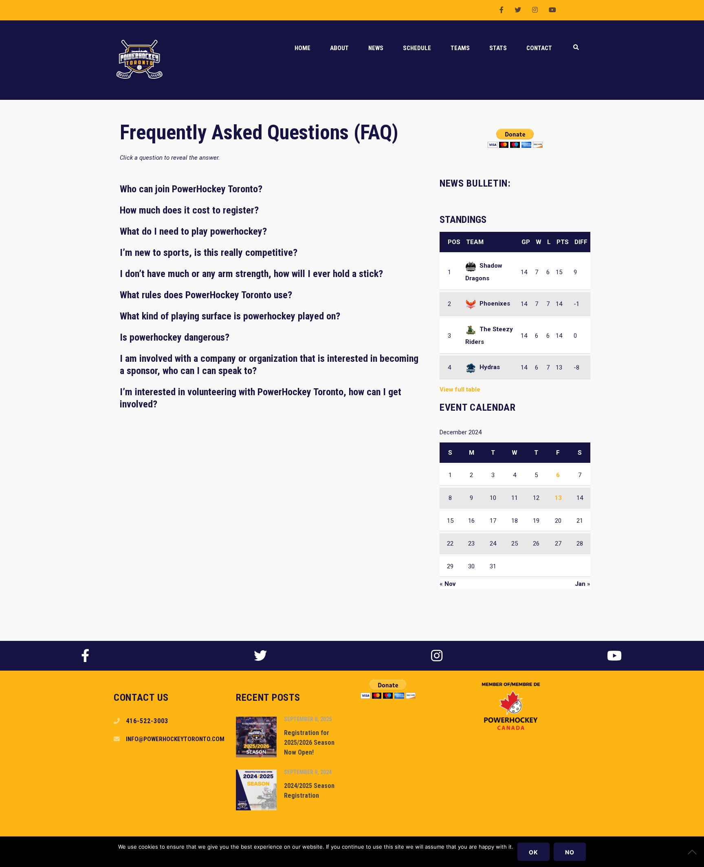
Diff (580, 242)
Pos (454, 242)
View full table (460, 389)
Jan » (582, 584)
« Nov (447, 584)
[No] (694, 852)
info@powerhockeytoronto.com (175, 739)
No (569, 852)
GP (525, 242)
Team (475, 242)
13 (558, 498)
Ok (533, 852)
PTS (563, 242)
